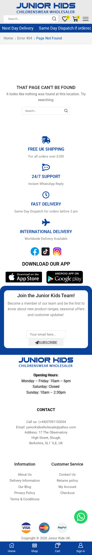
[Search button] (54, 18)
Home (8, 38)
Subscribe (48, 342)
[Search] (66, 111)
